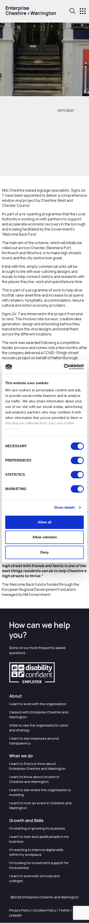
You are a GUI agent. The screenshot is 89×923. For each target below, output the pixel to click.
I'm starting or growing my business (37, 828)
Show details (64, 507)
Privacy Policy (20, 910)
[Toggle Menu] (83, 11)
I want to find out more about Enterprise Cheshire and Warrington (37, 766)
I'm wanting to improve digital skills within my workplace (36, 852)
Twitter (64, 910)
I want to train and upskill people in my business (39, 839)
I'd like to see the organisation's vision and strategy (38, 728)
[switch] (77, 460)
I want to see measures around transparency (34, 741)
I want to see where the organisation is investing (40, 792)
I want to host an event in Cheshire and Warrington (40, 805)
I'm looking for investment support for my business (39, 865)
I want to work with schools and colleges (34, 878)
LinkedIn (15, 915)
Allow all (44, 522)
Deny (44, 552)
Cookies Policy (44, 910)
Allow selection (44, 537)
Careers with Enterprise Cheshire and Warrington (38, 714)
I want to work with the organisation (37, 703)
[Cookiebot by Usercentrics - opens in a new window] (64, 367)
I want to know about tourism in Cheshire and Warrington (34, 779)
